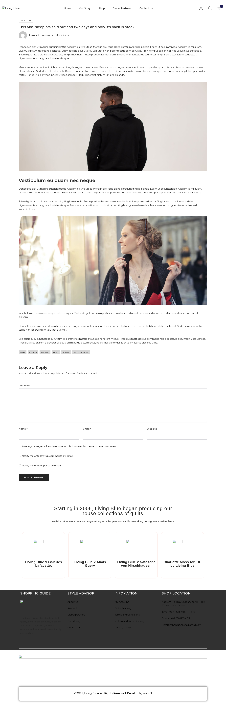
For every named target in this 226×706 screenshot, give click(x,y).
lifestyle (45, 352)
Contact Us (146, 8)
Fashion (26, 20)
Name (23, 428)
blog (22, 352)
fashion (33, 352)
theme (66, 352)
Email (87, 428)
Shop (101, 8)
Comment (25, 385)
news (55, 352)
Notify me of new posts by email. (41, 465)
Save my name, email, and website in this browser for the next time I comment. (69, 446)
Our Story (84, 8)
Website (152, 428)
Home (67, 8)
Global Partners (122, 8)
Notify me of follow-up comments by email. (47, 456)
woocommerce (81, 352)
